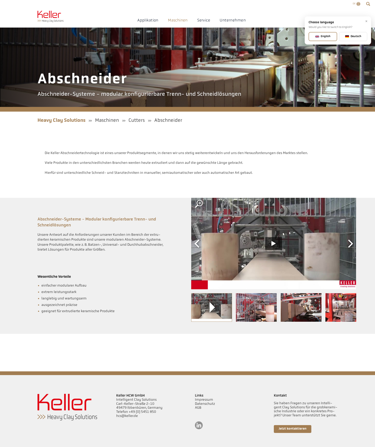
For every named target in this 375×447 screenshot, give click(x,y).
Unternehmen (233, 20)
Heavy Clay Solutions (62, 120)
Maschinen (178, 20)
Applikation (147, 20)
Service (203, 20)
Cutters (137, 120)
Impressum (204, 400)
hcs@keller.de (127, 416)
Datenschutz (205, 404)
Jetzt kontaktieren (292, 428)
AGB (198, 408)
